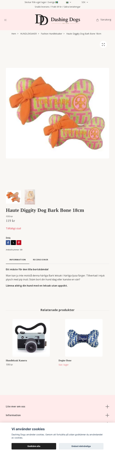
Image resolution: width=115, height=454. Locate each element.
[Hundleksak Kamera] (31, 338)
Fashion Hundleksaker (51, 33)
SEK (84, 2)
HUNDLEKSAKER (28, 33)
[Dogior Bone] (84, 338)
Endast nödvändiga (81, 446)
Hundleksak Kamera (16, 360)
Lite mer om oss (15, 406)
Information (13, 415)
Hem (13, 33)
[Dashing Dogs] (57, 19)
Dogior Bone (65, 360)
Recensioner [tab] (40, 259)
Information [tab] (17, 259)
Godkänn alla (33, 446)
